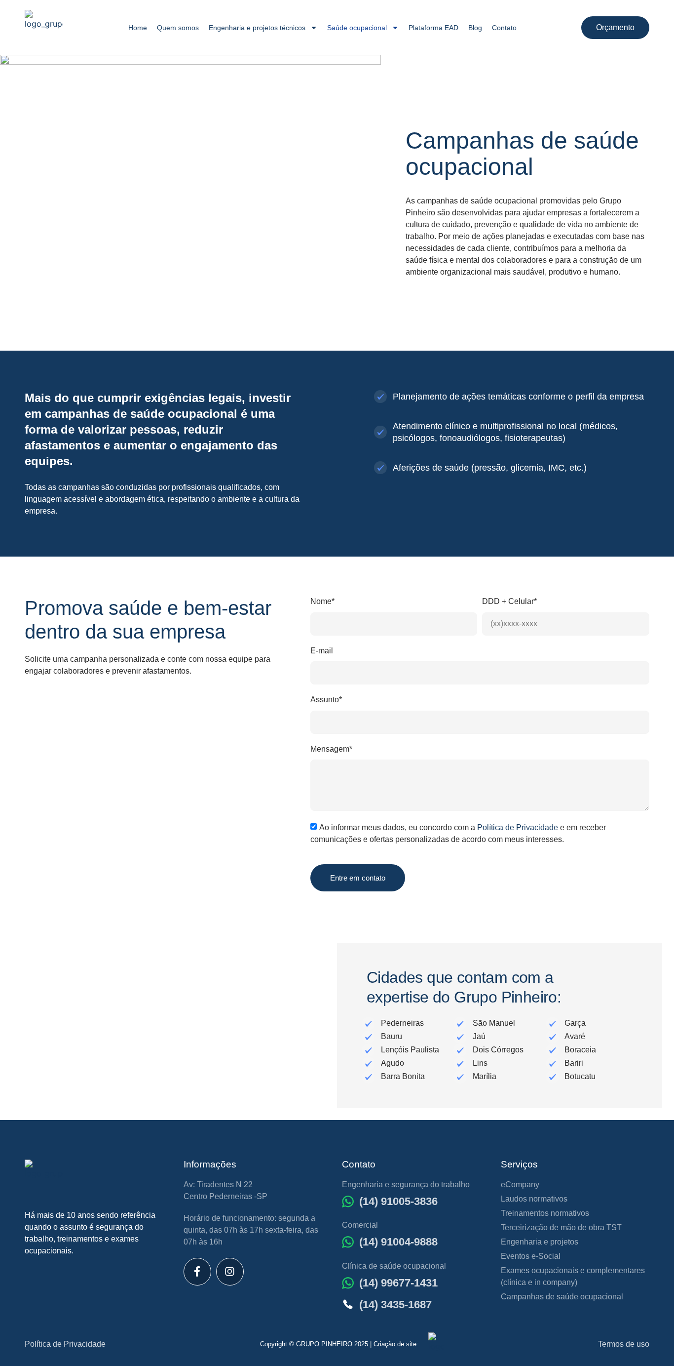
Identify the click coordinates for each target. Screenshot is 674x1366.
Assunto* (326, 699)
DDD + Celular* (509, 601)
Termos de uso (623, 1344)
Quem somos (178, 28)
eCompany (520, 1184)
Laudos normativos (534, 1199)
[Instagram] (230, 1272)
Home (137, 28)
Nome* (322, 601)
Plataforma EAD (433, 28)
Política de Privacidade (517, 827)
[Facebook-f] (197, 1272)
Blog (475, 28)
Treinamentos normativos (545, 1213)
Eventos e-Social (531, 1256)
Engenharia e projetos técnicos (257, 28)
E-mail (321, 650)
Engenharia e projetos (539, 1242)
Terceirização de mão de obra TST (561, 1227)
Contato (504, 28)
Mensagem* (331, 749)
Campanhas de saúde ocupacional (562, 1296)
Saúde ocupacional (357, 28)
